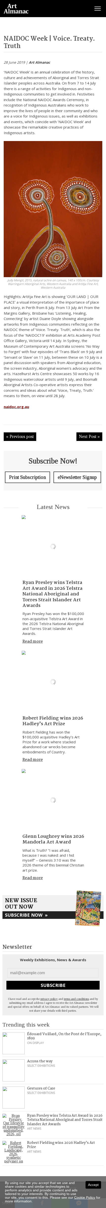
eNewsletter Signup (77, 477)
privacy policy (49, 999)
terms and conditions (76, 999)
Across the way (40, 1061)
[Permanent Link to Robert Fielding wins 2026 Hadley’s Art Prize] (53, 682)
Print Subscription (27, 477)
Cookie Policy (84, 1197)
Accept (93, 1185)
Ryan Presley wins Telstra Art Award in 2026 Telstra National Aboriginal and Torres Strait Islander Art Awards (52, 594)
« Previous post (20, 436)
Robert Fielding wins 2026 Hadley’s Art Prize (52, 721)
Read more (32, 642)
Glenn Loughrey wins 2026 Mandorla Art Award (53, 839)
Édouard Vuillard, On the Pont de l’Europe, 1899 (64, 1036)
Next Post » (89, 436)
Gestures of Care (41, 1088)
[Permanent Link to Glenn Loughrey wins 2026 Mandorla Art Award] (53, 800)
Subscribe (53, 985)
